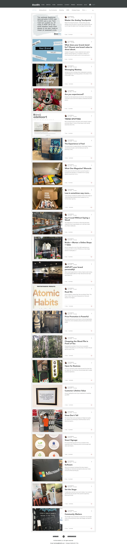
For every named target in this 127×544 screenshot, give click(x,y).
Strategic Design (76, 10)
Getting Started (42, 10)
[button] (93, 10)
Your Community (53, 10)
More (83, 10)
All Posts (34, 10)
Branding (61, 10)
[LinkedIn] (64, 537)
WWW (67, 10)
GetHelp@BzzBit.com (59, 543)
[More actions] (92, 17)
